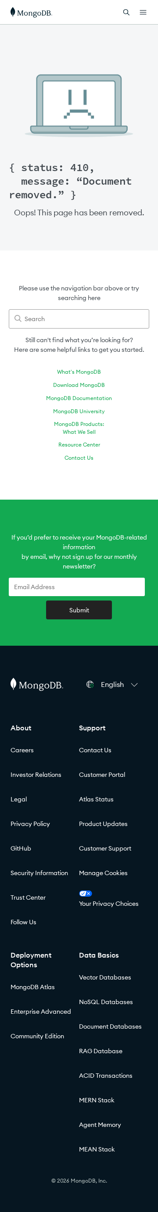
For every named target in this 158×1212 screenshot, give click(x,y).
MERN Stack (97, 1100)
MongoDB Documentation (79, 398)
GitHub (21, 848)
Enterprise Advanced (41, 1011)
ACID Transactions (106, 1076)
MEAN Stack (97, 1149)
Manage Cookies (103, 873)
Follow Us (23, 922)
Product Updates (103, 824)
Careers (22, 750)
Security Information (39, 873)
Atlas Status (96, 799)
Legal (19, 799)
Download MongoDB (79, 385)
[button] (120, 684)
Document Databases (110, 1026)
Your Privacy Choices (109, 904)
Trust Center (28, 897)
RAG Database (100, 1051)
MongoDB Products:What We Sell (79, 428)
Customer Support (105, 848)
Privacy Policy (30, 824)
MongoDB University (79, 411)
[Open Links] (143, 12)
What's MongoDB (79, 371)
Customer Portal (102, 775)
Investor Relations (36, 775)
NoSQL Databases (106, 1002)
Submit (79, 610)
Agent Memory (100, 1125)
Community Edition (37, 1036)
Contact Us (79, 457)
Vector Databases (105, 977)
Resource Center (79, 444)
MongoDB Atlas (33, 987)
